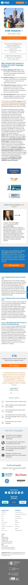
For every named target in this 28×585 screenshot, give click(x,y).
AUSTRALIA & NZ (18, 518)
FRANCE (16, 528)
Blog (2, 518)
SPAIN (16, 524)
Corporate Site (4, 522)
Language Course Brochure (7, 526)
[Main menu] (26, 2)
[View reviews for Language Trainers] (14, 579)
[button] (11, 393)
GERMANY (17, 522)
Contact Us (3, 512)
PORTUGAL (17, 526)
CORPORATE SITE (18, 530)
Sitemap (3, 528)
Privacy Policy (4, 530)
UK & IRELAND (18, 516)
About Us (3, 514)
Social (2, 520)
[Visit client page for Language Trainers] (14, 573)
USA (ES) (20, 512)
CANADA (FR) (23, 514)
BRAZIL (16, 520)
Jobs (2, 516)
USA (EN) (17, 512)
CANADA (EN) (17, 514)
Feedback (3, 524)
